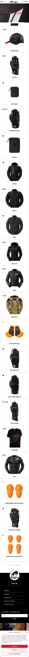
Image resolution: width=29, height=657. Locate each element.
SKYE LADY (14, 264)
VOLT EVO (14, 77)
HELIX (14, 476)
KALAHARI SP (14, 317)
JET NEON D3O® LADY (14, 130)
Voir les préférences (14, 653)
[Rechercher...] (20, 1)
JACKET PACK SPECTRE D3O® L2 (14, 556)
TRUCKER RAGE (14, 51)
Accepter (14, 646)
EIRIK (14, 237)
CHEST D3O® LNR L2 (14, 343)
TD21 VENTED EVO (14, 370)
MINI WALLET (14, 104)
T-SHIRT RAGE (14, 450)
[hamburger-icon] (1, 1)
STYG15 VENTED (14, 423)
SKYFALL (14, 184)
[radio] (3, 29)
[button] (27, 632)
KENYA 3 (14, 210)
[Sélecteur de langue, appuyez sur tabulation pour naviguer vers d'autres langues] (4, 2)
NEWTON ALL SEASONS (14, 530)
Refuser (14, 650)
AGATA (14, 290)
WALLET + (14, 157)
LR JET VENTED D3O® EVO (14, 397)
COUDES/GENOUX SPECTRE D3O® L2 (14, 503)
